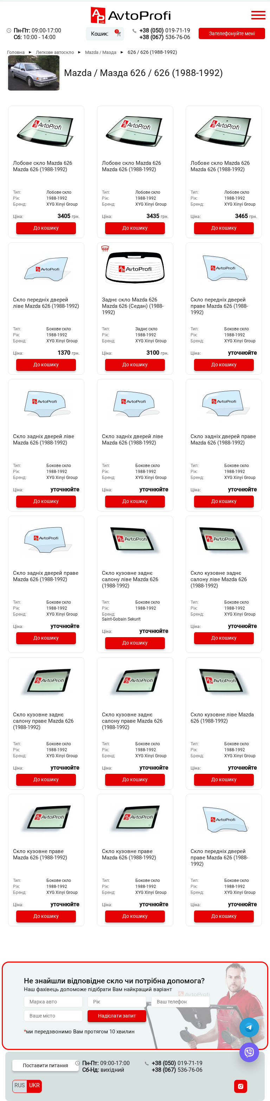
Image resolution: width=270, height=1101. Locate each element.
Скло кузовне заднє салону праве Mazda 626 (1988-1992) (43, 720)
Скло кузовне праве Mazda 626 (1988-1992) (40, 854)
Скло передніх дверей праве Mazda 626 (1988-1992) (219, 306)
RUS (19, 1085)
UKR (34, 1085)
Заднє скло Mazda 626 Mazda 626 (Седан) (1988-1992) (132, 306)
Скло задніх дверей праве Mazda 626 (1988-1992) (223, 439)
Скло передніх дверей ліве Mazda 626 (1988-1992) (46, 303)
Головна (16, 52)
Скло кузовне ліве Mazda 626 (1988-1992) (222, 717)
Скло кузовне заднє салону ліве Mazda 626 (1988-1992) (130, 579)
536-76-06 (165, 37)
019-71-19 (165, 30)
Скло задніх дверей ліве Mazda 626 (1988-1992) (43, 439)
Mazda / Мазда (100, 52)
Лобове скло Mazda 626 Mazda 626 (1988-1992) (42, 166)
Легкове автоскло (55, 52)
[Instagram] (240, 1086)
